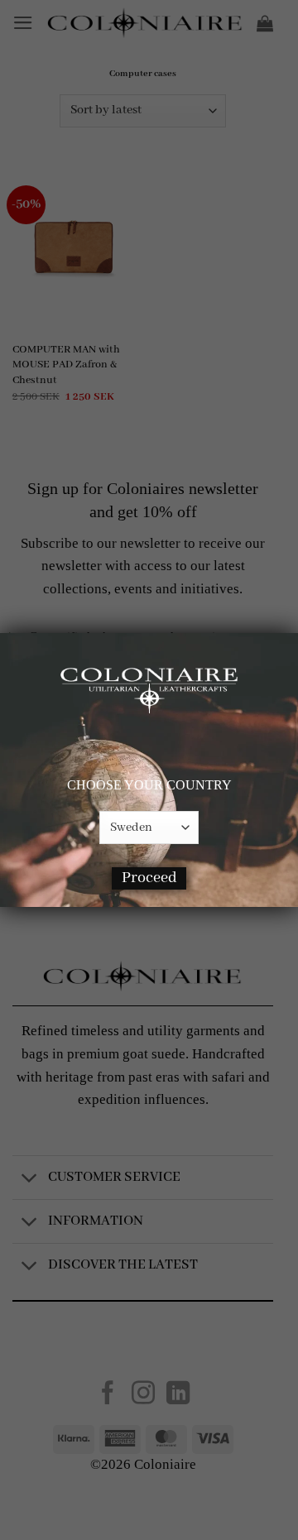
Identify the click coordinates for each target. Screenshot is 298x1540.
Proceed (149, 878)
